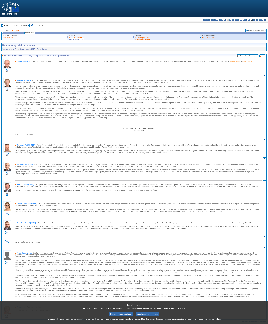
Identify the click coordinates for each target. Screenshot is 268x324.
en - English (222, 20)
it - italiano (233, 20)
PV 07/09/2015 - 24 (75, 37)
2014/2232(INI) (15, 30)
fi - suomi (262, 20)
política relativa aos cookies (183, 319)
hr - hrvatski (230, 20)
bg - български (204, 20)
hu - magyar (241, 20)
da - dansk (212, 20)
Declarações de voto (142, 39)
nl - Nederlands (246, 20)
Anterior (15, 25)
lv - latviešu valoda (236, 20)
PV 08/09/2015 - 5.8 (142, 37)
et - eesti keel (217, 20)
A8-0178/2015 (8, 37)
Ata (264, 56)
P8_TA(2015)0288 (208, 37)
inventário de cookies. (212, 319)
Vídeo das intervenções (248, 56)
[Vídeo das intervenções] (7, 71)
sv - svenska (265, 20)
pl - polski (249, 20)
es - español (206, 20)
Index (6, 25)
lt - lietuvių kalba (238, 20)
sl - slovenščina (260, 20)
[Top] (264, 75)
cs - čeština (209, 20)
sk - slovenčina (257, 20)
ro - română (254, 20)
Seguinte (24, 25)
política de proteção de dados (151, 319)
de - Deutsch (214, 20)
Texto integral (38, 25)
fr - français (225, 20)
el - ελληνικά (220, 20)
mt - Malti (244, 20)
